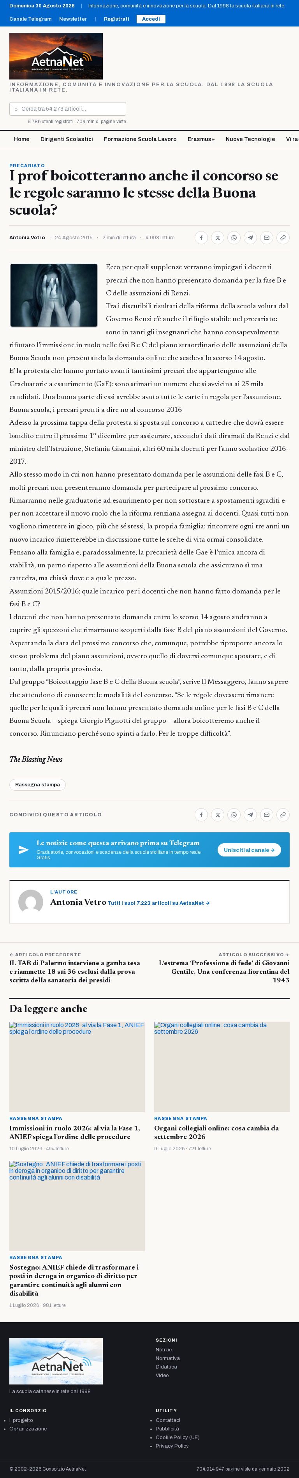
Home (22, 139)
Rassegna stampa (37, 785)
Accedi (151, 19)
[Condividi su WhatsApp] (234, 237)
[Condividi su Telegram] (250, 237)
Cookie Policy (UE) (178, 1437)
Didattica (166, 1367)
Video (162, 1375)
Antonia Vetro (27, 237)
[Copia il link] (283, 237)
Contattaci (168, 1420)
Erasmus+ (201, 139)
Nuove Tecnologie (250, 139)
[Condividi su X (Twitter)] (217, 237)
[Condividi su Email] (266, 237)
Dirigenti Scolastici (66, 139)
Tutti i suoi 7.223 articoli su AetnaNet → (158, 903)
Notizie (164, 1350)
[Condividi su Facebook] (201, 237)
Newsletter (73, 19)
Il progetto (21, 1420)
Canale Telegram (30, 19)
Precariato (27, 165)
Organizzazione (28, 1429)
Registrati (116, 19)
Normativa (168, 1358)
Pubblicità (167, 1429)
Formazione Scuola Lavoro (140, 139)
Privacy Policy (172, 1446)
